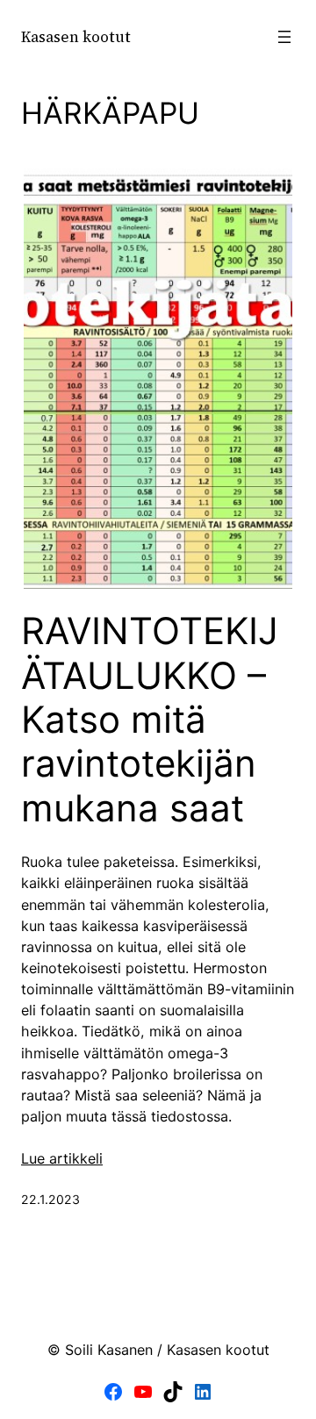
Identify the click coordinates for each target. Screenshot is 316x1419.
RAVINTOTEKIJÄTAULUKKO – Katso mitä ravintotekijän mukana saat (149, 719)
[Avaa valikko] (284, 36)
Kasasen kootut (76, 36)
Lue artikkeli (62, 1158)
